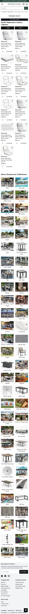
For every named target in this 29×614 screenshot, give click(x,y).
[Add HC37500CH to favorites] (12, 147)
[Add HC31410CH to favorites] (12, 32)
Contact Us (3, 584)
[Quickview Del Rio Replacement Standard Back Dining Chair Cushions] (2, 96)
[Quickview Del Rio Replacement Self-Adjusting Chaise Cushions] (17, 73)
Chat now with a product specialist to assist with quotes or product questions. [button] (17, 606)
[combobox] (12, 8)
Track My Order (5, 603)
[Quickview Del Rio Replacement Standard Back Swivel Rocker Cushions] (2, 120)
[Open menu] (2, 4)
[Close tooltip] (26, 605)
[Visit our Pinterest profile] (2, 576)
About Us (3, 582)
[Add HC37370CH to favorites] (26, 77)
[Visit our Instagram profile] (9, 576)
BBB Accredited (4, 586)
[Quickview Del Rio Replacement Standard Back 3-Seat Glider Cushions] (2, 51)
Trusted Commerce (5, 588)
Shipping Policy (19, 588)
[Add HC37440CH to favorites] (12, 124)
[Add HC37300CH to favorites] (26, 55)
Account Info (4, 605)
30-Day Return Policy (20, 586)
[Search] (26, 8)
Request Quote (18, 584)
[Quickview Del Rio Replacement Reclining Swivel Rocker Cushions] (2, 166)
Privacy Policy (4, 592)
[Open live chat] (26, 610)
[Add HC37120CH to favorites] (12, 55)
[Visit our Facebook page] (5, 576)
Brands (4, 12)
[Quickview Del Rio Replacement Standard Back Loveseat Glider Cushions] (2, 143)
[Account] (23, 4)
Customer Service (19, 582)
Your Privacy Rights (5, 596)
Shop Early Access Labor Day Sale (14, 1)
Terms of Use (4, 594)
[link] (26, 4)
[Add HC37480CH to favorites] (26, 124)
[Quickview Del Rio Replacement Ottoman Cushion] (2, 73)
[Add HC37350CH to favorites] (12, 77)
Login (2, 602)
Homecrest (10, 12)
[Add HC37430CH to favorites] (26, 101)
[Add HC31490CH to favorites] (26, 32)
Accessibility (3, 590)
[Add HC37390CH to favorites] (12, 101)
